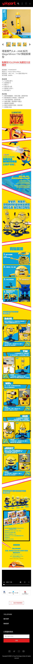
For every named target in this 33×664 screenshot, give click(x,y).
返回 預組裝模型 (17, 603)
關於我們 (6, 619)
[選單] (30, 3)
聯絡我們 (6, 624)
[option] (8, 44)
